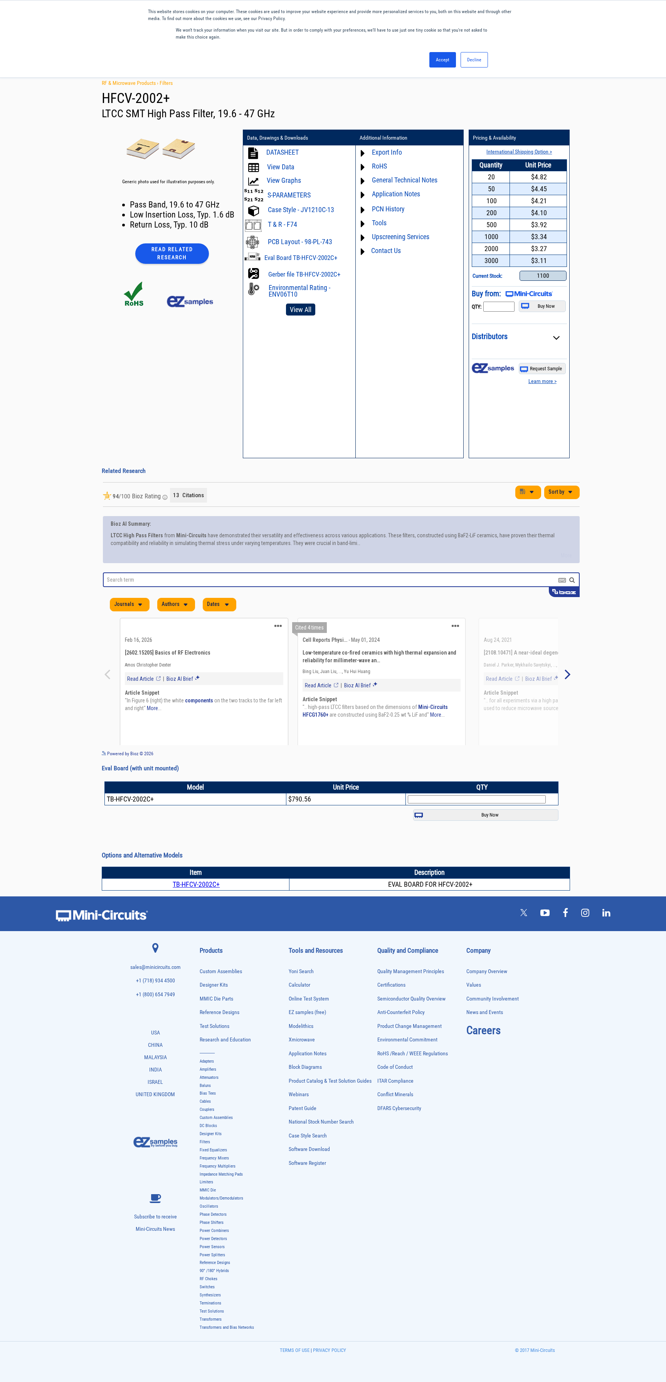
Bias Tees (208, 1112)
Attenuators (209, 1096)
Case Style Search (308, 1155)
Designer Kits (214, 1004)
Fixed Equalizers (213, 1169)
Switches (207, 1306)
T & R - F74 (282, 224)
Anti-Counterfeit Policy (401, 1031)
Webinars (299, 1113)
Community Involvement (492, 1018)
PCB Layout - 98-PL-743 (300, 242)
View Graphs (284, 180)
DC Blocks (208, 1144)
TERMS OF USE (294, 1369)
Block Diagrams (305, 1086)
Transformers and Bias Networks (227, 1346)
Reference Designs (219, 1031)
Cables (205, 1120)
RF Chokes (208, 1298)
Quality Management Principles (410, 990)
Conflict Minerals (395, 1113)
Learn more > (542, 381)
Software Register (307, 1182)
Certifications (391, 1004)
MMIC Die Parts (216, 1018)
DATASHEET (282, 152)
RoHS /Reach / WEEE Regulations (412, 1073)
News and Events (484, 1031)
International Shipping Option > (519, 151)
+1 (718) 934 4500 (155, 1000)
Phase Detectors (213, 1233)
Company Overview (486, 990)
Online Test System (309, 1018)
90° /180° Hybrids (214, 1290)
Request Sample (546, 368)
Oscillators (209, 1225)
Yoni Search (301, 990)
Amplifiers (208, 1088)
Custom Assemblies (221, 990)
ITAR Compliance (395, 1100)
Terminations (210, 1322)
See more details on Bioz (556, 772)
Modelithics (301, 1045)
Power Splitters (212, 1274)
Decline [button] (474, 59)
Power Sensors (212, 1266)
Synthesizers (210, 1314)
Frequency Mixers (214, 1177)
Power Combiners (214, 1249)
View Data (280, 167)
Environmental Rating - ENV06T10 (299, 290)
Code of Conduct (395, 1086)
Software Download (309, 1168)
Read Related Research (172, 253)
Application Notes (307, 1073)
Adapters (207, 1080)
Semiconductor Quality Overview (411, 1018)
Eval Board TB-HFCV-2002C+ (300, 258)
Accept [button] (442, 59)
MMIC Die (208, 1209)
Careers (483, 1049)
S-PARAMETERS (289, 195)
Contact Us (386, 250)
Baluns (205, 1104)
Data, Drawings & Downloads (277, 138)
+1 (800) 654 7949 (155, 1014)
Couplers (207, 1128)
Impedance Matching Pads (221, 1193)
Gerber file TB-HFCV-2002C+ (304, 274)
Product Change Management (409, 1045)
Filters (166, 83)
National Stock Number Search (321, 1141)
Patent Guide (302, 1127)
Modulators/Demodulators (221, 1217)
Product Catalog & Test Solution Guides (330, 1100)
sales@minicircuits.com (155, 986)
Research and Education (225, 1059)
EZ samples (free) (307, 1031)
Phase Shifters (212, 1241)
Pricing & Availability (494, 138)
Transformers (211, 1338)
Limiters (206, 1201)
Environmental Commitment (407, 1059)
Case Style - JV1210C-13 (301, 210)
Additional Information (383, 138)
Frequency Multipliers (217, 1185)
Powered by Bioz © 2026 (129, 773)
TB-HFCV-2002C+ (196, 903)
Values (473, 1004)
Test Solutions (214, 1045)
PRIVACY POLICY (329, 1369)
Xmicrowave (302, 1059)
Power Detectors (213, 1258)
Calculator (299, 1004)
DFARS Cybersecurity (399, 1127)
